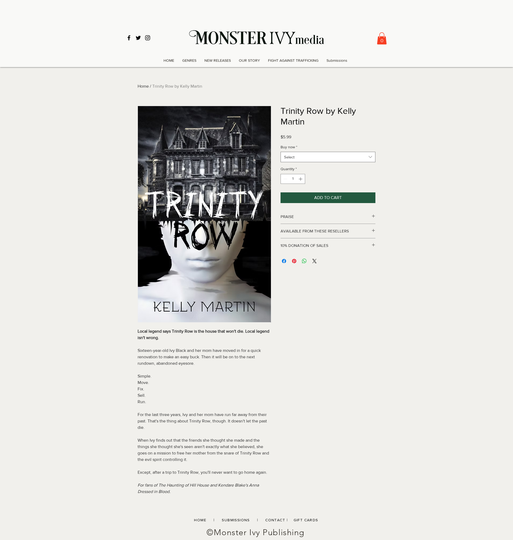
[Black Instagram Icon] (147, 37)
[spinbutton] (293, 179)
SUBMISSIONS (238, 520)
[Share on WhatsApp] (304, 261)
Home (143, 86)
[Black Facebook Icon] (129, 37)
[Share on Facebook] (284, 261)
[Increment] (301, 179)
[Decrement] (284, 179)
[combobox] (328, 157)
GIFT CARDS (306, 520)
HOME (200, 520)
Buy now (289, 147)
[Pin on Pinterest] (294, 261)
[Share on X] (314, 261)
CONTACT (275, 520)
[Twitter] (138, 37)
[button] (382, 38)
